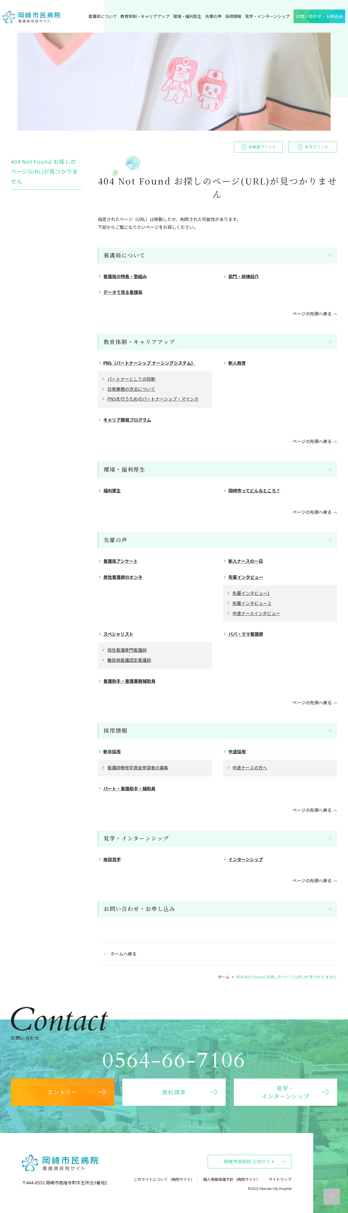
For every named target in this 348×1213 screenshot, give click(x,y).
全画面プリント (262, 146)
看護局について (124, 255)
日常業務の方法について (131, 389)
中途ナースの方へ (249, 767)
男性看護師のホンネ (122, 577)
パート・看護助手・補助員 (129, 788)
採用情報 (116, 730)
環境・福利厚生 (124, 469)
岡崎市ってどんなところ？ (254, 490)
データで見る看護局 (122, 292)
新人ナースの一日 (245, 561)
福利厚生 (112, 490)
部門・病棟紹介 (243, 276)
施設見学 (112, 859)
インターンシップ (245, 859)
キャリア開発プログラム (127, 419)
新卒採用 (112, 751)
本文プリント (317, 146)
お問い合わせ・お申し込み (139, 909)
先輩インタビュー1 (251, 593)
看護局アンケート (120, 561)
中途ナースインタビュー (256, 613)
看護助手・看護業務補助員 (129, 681)
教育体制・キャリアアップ (139, 342)
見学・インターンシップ (136, 838)
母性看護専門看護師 (127, 650)
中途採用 (237, 751)
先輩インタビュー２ (252, 603)
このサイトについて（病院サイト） (164, 1179)
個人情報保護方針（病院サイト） (231, 1179)
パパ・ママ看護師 (245, 634)
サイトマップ (280, 1179)
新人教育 (237, 363)
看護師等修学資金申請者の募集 (137, 767)
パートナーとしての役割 (131, 379)
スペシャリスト (118, 634)
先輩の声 (116, 540)
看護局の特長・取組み (125, 276)
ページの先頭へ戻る (312, 313)
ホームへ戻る (123, 953)
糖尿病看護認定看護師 (129, 660)
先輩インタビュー (245, 577)
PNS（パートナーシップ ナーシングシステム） (149, 363)
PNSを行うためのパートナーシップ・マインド (153, 398)
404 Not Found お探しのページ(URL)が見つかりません (44, 171)
